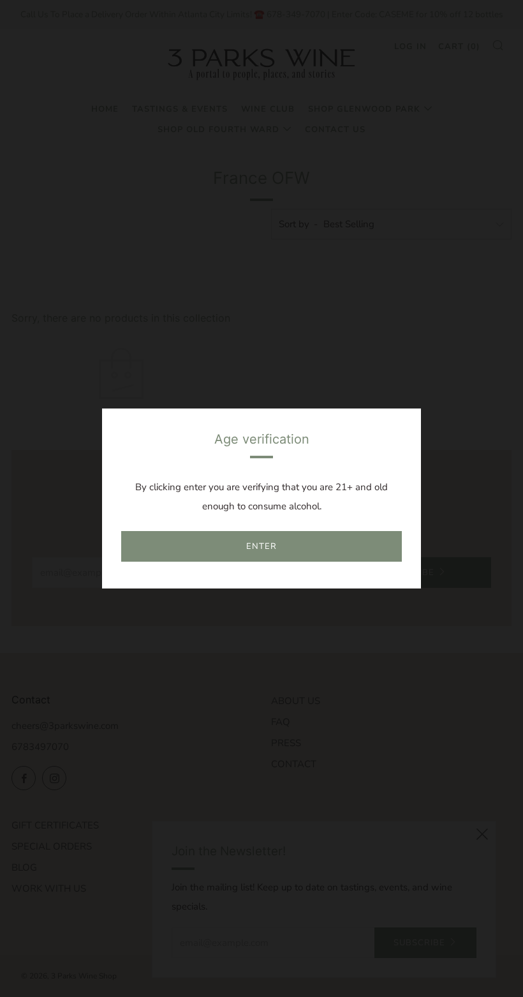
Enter (261, 546)
